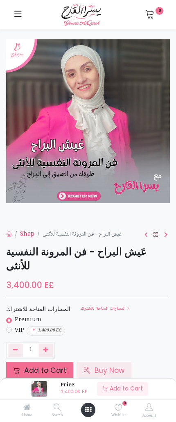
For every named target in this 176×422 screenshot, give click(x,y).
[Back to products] (156, 235)
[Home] (27, 409)
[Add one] (46, 350)
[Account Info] (149, 408)
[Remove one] (15, 350)
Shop (27, 234)
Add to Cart (125, 388)
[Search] (57, 409)
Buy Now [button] (108, 370)
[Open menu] (88, 410)
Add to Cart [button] (44, 370)
